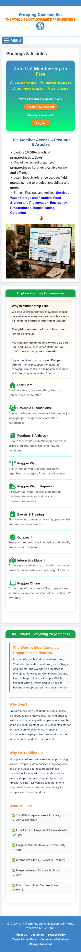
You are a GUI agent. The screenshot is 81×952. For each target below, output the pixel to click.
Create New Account (40, 106)
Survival (62, 192)
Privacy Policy (57, 934)
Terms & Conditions (24, 939)
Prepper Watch (29, 463)
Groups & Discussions (35, 408)
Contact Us (37, 934)
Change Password (40, 944)
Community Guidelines (54, 939)
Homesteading (44, 208)
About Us (21, 934)
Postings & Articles (32, 435)
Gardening (18, 212)
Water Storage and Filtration (31, 197)
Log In (40, 123)
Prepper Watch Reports (35, 486)
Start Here (25, 385)
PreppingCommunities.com (42, 923)
